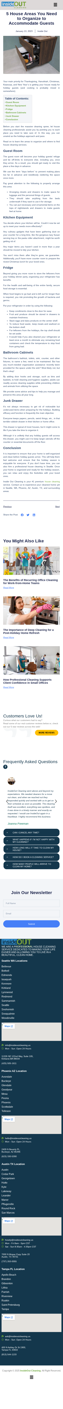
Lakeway (6, 1191)
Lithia (4, 1287)
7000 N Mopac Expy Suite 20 (16, 1254)
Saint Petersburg (11, 1305)
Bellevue (6, 966)
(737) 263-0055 (9, 1261)
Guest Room (12, 102)
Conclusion (12, 119)
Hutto (4, 1182)
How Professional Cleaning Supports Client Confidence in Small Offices (27, 681)
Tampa (5, 1309)
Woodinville (8, 1018)
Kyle (4, 1187)
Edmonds (7, 975)
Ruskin (5, 1300)
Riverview (7, 1296)
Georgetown (8, 1178)
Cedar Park (8, 1174)
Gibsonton (7, 1283)
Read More (8, 588)
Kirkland (6, 988)
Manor (5, 1200)
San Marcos (8, 1212)
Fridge (9, 109)
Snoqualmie (8, 1013)
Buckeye (6, 1081)
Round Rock (8, 1208)
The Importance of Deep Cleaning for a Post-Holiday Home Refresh (28, 631)
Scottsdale (7, 1106)
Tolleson (6, 1111)
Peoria (5, 1098)
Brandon (6, 1279)
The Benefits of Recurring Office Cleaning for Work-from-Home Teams (30, 582)
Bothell (5, 970)
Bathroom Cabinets (16, 112)
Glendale (6, 1085)
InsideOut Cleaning (30, 1370)
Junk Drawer (13, 116)
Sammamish (8, 1001)
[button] (55, 5)
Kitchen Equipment (16, 105)
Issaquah (6, 979)
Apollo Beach (9, 1274)
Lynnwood (7, 992)
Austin (5, 1169)
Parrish (5, 1292)
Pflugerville (8, 1204)
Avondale (7, 1076)
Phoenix (6, 1102)
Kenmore (6, 983)
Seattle (5, 1005)
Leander (6, 1195)
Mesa (4, 1094)
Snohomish (8, 1009)
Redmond (7, 996)
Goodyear (7, 1089)
